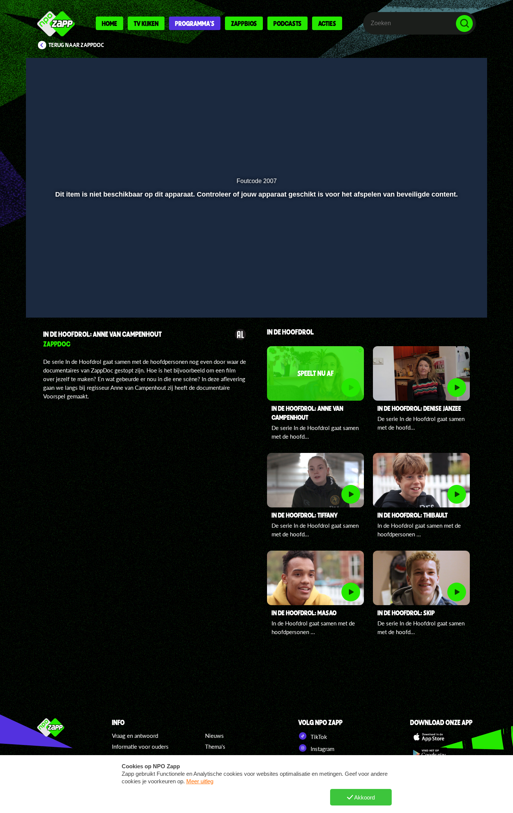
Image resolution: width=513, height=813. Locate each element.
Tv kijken (146, 23)
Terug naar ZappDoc (76, 45)
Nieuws (214, 735)
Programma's (194, 23)
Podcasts (287, 23)
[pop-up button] (456, 301)
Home (109, 23)
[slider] (255, 285)
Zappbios (244, 23)
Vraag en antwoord (135, 735)
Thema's (215, 746)
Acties (327, 23)
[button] (41, 301)
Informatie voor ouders (140, 746)
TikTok (318, 736)
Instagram (321, 748)
